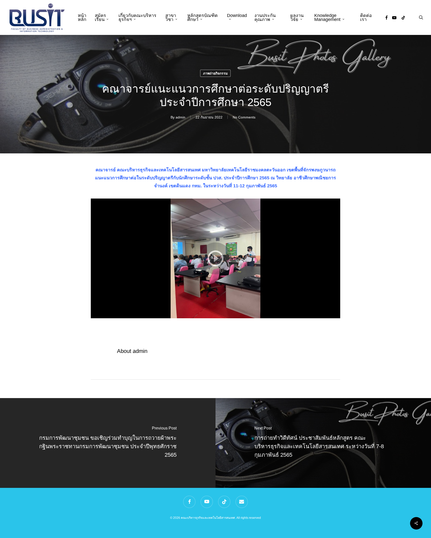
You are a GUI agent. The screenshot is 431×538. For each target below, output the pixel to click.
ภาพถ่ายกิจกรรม (215, 73)
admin (180, 117)
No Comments (244, 117)
